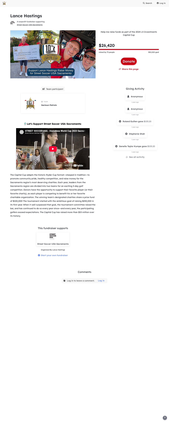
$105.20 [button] (147, 121)
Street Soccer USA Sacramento (30, 25)
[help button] (165, 418)
